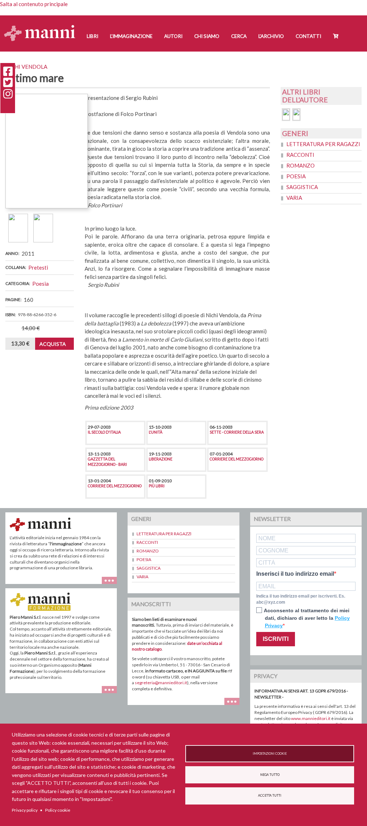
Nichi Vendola (26, 66)
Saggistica (302, 187)
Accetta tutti (269, 795)
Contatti (308, 36)
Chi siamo (206, 36)
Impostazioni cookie (270, 753)
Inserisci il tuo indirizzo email (295, 574)
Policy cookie (57, 810)
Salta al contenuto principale (34, 4)
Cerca (239, 36)
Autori (173, 36)
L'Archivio (271, 36)
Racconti (300, 154)
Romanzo (300, 165)
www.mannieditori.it (310, 718)
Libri (92, 36)
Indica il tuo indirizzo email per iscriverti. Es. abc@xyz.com (300, 599)
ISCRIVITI (276, 639)
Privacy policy (25, 810)
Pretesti (38, 267)
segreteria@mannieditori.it (161, 682)
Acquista (52, 344)
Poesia (40, 283)
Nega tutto (270, 775)
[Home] (42, 26)
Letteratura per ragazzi (323, 144)
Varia (294, 197)
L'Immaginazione (131, 36)
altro (112, 693)
